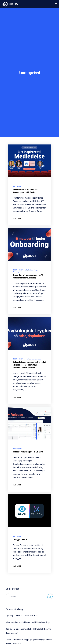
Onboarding (32, 270)
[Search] (50, 596)
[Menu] (55, 4)
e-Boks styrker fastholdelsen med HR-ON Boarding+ (28, 622)
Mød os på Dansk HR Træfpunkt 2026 (22, 616)
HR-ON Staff (23, 270)
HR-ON (15, 270)
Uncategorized (18, 186)
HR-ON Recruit (24, 359)
